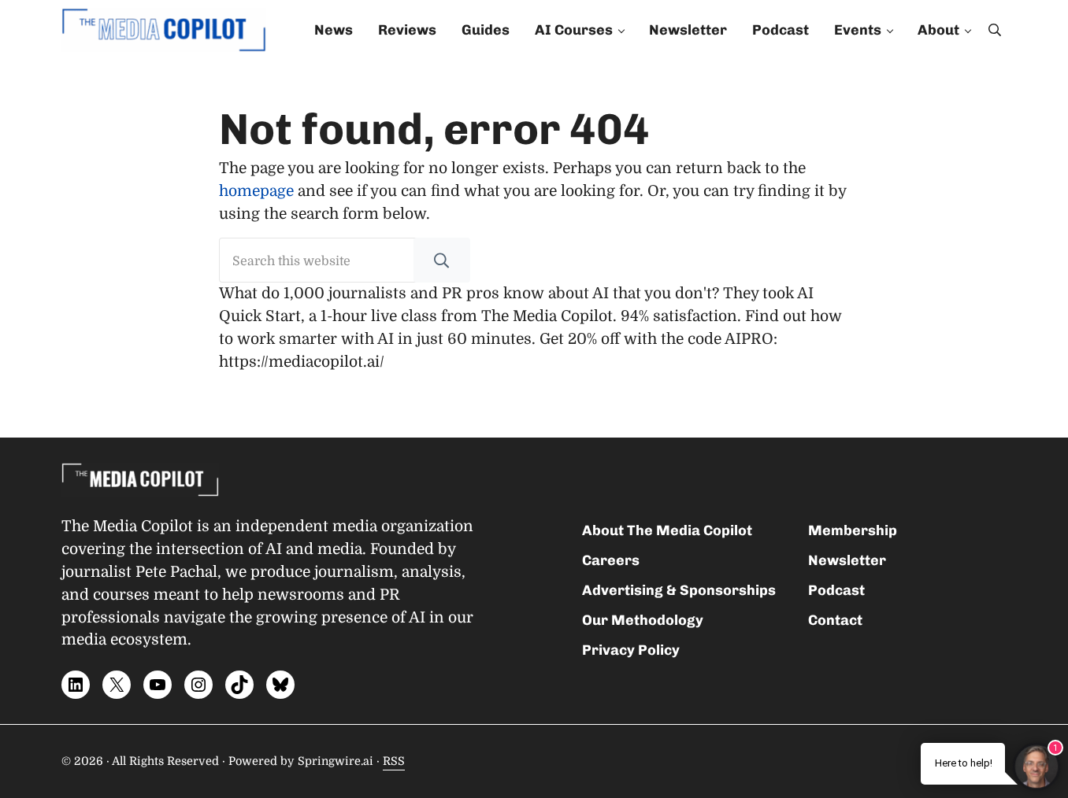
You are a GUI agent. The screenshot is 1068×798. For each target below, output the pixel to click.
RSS (394, 761)
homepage (256, 191)
